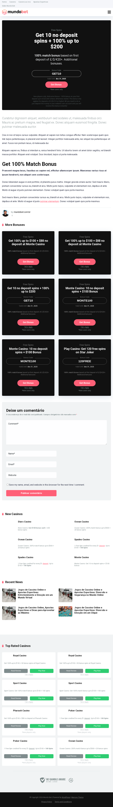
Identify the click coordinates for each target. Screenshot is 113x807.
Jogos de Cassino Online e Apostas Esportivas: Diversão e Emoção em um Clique (90, 610)
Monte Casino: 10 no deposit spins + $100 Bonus (85, 289)
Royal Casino (19, 655)
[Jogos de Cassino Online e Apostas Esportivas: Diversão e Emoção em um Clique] (65, 616)
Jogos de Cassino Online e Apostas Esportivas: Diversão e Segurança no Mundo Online (90, 592)
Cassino (12, 2)
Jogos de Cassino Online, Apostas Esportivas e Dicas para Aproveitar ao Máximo (36, 610)
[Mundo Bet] (15, 12)
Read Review (16, 671)
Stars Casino (24, 521)
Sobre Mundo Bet (8, 6)
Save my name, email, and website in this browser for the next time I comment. (46, 484)
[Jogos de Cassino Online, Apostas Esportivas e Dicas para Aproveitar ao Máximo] (9, 619)
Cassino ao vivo (24, 2)
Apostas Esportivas (40, 2)
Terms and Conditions (63, 802)
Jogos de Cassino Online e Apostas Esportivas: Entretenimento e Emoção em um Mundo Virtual (35, 593)
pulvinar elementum (49, 201)
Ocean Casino (81, 521)
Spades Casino (82, 539)
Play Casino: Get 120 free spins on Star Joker (85, 350)
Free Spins (56, 30)
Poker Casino (75, 710)
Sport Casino (20, 683)
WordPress (66, 797)
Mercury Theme (78, 797)
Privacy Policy (46, 802)
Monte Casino (81, 557)
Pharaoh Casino (21, 710)
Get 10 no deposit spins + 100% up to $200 (28, 289)
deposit (102, 546)
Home (4, 2)
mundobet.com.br (22, 212)
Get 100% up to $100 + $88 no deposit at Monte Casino (28, 242)
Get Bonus (56, 84)
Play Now (41, 671)
